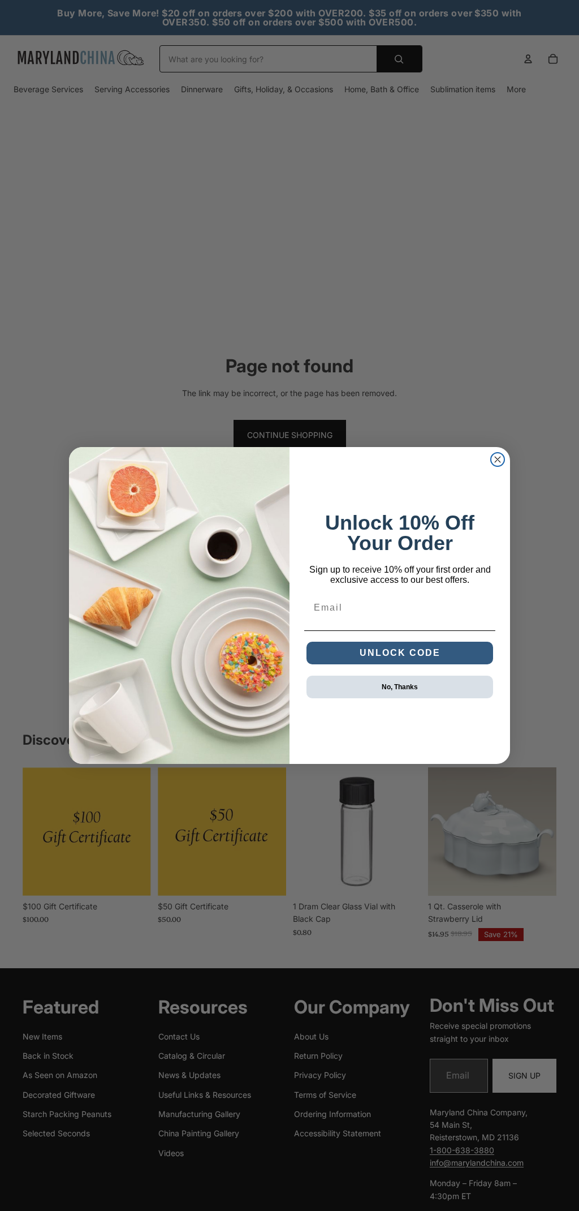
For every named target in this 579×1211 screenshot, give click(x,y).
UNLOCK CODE (400, 653)
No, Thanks (400, 687)
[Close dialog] (497, 459)
